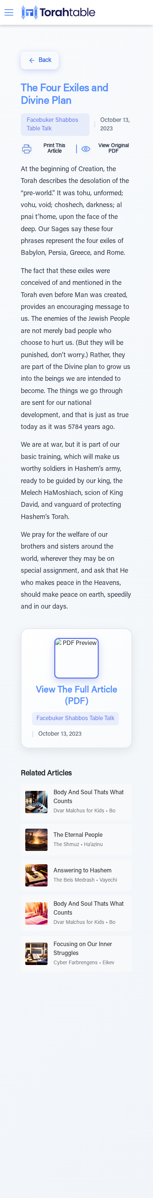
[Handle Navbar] (8, 12)
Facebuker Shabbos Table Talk (52, 124)
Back (45, 60)
